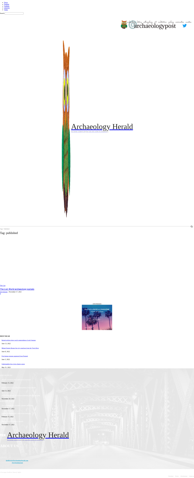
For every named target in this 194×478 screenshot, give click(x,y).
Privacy (177, 476)
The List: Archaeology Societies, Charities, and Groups (17, 405)
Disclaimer (170, 476)
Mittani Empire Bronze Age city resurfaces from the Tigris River (20, 348)
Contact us (191, 476)
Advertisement (183, 476)
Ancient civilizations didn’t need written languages (16, 379)
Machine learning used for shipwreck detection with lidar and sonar (21, 395)
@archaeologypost (17, 463)
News (6, 2)
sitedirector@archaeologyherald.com (17, 460)
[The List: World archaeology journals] (49, 262)
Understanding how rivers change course (13, 364)
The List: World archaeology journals (17, 289)
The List (2, 285)
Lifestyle (7, 8)
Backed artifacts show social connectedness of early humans (19, 340)
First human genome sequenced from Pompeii (15, 356)
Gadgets (6, 6)
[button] (191, 226)
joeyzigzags (3, 292)
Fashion (6, 4)
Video (6, 10)
